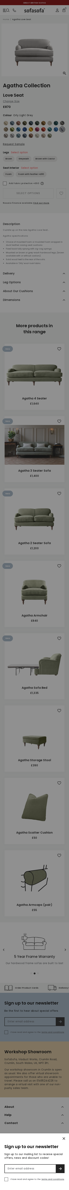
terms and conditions (52, 1179)
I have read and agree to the (37, 1179)
